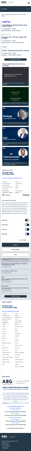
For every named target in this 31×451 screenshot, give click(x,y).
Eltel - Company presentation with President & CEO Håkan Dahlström (15, 280)
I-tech (16, 185)
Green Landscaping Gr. (7, 357)
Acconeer (4, 181)
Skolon (5, 55)
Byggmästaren (5, 190)
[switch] (27, 225)
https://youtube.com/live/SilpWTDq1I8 (15, 424)
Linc (16, 189)
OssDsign (17, 336)
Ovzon (16, 338)
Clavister (4, 333)
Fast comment (17, 30)
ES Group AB (7, 42)
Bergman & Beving (6, 319)
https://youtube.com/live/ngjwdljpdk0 (15, 421)
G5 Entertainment (6, 352)
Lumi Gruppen (18, 190)
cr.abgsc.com (16, 398)
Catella (3, 326)
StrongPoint (18, 354)
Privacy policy (5, 447)
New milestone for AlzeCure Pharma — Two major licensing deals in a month (14, 264)
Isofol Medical (7, 30)
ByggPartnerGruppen (7, 192)
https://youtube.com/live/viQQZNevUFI (15, 412)
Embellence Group (6, 343)
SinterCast (17, 347)
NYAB (16, 331)
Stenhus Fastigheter (19, 352)
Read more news (16, 296)
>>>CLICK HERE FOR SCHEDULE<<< (15, 428)
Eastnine (4, 338)
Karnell (17, 187)
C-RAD (3, 324)
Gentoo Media (5, 354)
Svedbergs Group (19, 359)
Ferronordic (5, 350)
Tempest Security (19, 361)
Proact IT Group (18, 345)
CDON (3, 331)
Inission (17, 181)
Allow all (15, 244)
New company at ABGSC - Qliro (9, 271)
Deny (15, 254)
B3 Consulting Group (7, 187)
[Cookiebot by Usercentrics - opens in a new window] (22, 195)
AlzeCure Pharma (6, 183)
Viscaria (16, 364)
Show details (22, 240)
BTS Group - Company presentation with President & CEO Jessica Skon (15, 289)
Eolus (3, 345)
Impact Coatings (6, 361)
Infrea (3, 364)
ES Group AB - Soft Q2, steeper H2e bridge (14, 38)
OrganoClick (18, 333)
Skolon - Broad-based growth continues (15, 51)
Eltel (3, 277)
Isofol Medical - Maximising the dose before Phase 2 (14, 26)
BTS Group (5, 189)
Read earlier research (15, 59)
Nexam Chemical (19, 326)
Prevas (16, 343)
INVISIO (16, 315)
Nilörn (16, 329)
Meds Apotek (18, 322)
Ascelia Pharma (6, 185)
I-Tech (16, 319)
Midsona (17, 192)
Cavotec (4, 329)
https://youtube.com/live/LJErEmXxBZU (15, 415)
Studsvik (17, 357)
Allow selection (16, 249)
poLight (16, 340)
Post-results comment (18, 42)
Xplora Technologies (20, 366)
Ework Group (5, 347)
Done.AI (4, 336)
